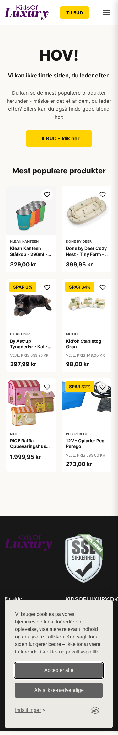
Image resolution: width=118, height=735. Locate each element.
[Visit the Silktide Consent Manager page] (95, 710)
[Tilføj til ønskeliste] (47, 194)
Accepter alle (58, 670)
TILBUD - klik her (59, 138)
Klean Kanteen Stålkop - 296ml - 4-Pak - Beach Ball (29, 254)
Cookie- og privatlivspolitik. (70, 651)
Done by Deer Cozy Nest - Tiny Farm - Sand (86, 254)
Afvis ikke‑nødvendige (59, 690)
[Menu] (106, 12)
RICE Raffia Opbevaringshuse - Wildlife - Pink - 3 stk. (31, 449)
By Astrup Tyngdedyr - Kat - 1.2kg (29, 346)
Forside (13, 599)
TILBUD (74, 12)
